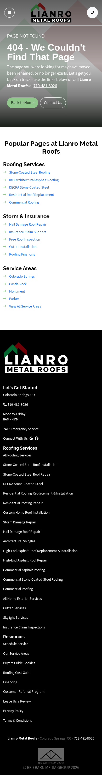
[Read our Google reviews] (31, 438)
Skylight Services (15, 617)
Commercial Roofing (24, 202)
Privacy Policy (13, 711)
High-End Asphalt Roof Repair (25, 560)
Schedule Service (15, 644)
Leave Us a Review (17, 701)
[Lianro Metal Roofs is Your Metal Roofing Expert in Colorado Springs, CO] (36, 357)
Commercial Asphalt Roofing (24, 570)
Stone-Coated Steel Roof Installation (30, 464)
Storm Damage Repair (19, 522)
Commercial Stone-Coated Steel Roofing (33, 579)
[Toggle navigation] (9, 13)
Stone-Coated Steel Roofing (29, 172)
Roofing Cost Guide (17, 672)
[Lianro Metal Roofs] (51, 12)
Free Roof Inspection (24, 239)
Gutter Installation (22, 247)
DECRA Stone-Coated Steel (29, 187)
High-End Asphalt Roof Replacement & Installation (40, 551)
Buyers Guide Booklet (19, 663)
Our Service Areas (16, 653)
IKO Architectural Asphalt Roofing (34, 180)
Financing (10, 682)
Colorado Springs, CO (19, 395)
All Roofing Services (17, 455)
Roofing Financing (22, 254)
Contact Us (53, 102)
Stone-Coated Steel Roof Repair (26, 474)
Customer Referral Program (23, 691)
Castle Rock (18, 284)
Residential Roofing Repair (23, 503)
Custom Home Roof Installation (26, 512)
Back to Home (23, 102)
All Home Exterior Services (22, 598)
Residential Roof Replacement (31, 195)
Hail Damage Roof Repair (27, 224)
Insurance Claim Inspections (24, 627)
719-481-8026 (17, 404)
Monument (17, 291)
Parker (14, 299)
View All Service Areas (25, 306)
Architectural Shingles (19, 541)
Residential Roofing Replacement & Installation (38, 493)
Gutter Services (14, 608)
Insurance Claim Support (27, 232)
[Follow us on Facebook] (36, 438)
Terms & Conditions (17, 720)
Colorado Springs (22, 276)
